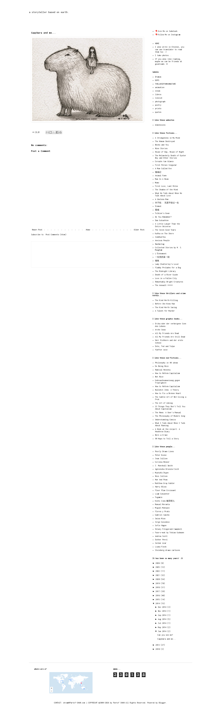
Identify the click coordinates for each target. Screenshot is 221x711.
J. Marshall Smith (164, 466)
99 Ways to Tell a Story (167, 439)
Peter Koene (160, 455)
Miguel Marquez (162, 508)
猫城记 (158, 172)
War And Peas (161, 480)
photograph (160, 101)
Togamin (158, 497)
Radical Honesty (163, 370)
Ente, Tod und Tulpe (165, 346)
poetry (158, 105)
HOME (157, 43)
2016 (158, 595)
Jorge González (162, 522)
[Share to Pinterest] (60, 132)
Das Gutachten (162, 220)
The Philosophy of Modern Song (170, 416)
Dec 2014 (162, 607)
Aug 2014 (162, 619)
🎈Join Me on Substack (166, 31)
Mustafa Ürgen (162, 473)
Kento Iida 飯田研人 (165, 501)
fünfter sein (161, 350)
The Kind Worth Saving (166, 307)
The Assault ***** (164, 285)
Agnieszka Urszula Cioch (167, 469)
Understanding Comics (165, 420)
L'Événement (160, 254)
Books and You (162, 145)
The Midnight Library (165, 271)
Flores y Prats (162, 511)
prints (158, 108)
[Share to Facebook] (57, 132)
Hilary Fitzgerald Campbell (168, 529)
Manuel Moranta (162, 504)
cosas (157, 91)
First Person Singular (166, 165)
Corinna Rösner (162, 462)
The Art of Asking (164, 403)
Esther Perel (161, 540)
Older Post (139, 230)
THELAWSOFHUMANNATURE (165, 84)
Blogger (162, 703)
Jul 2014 (162, 623)
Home (88, 230)
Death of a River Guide (166, 275)
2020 (158, 579)
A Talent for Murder (165, 311)
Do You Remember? (163, 217)
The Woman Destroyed (165, 141)
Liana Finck (160, 547)
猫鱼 (157, 261)
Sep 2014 (162, 615)
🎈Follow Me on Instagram (167, 35)
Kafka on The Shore (164, 233)
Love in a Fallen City (166, 278)
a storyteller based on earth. (49, 12)
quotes (158, 112)
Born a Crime (161, 435)
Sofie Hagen (160, 525)
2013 (158, 645)
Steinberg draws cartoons (167, 550)
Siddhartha (160, 237)
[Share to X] (54, 132)
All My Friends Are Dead (167, 333)
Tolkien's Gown (162, 213)
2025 (158, 567)
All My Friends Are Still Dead (170, 337)
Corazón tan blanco (164, 161)
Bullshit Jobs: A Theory (167, 390)
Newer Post (37, 230)
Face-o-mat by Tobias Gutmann (169, 532)
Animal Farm (160, 176)
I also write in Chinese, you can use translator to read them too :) (169, 49)
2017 (158, 591)
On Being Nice (162, 366)
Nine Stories (161, 148)
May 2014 (162, 627)
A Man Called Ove (163, 168)
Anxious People (162, 240)
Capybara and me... (166, 639)
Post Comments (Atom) (56, 234)
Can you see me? (165, 635)
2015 (158, 599)
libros (158, 94)
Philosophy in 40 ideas (166, 363)
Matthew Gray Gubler (165, 483)
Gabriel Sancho (162, 515)
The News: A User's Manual (168, 412)
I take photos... (163, 55)
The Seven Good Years (165, 230)
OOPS (157, 80)
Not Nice (159, 377)
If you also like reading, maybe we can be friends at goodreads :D (168, 61)
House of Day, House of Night (169, 152)
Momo (157, 183)
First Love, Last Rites (166, 186)
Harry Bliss (160, 487)
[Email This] (47, 132)
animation (159, 87)
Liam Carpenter (162, 494)
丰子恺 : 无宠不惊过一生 (167, 203)
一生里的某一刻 (162, 257)
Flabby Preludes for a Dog (168, 268)
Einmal (158, 206)
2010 (158, 649)
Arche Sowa (160, 330)
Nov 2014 (162, 611)
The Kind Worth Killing (166, 300)
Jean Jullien (161, 458)
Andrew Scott (161, 536)
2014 (158, 603)
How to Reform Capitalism (167, 373)
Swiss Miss (160, 518)
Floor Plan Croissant (165, 490)
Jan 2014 (162, 631)
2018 (158, 587)
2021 (158, 575)
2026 (158, 563)
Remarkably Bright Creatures (169, 282)
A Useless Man (162, 199)
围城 (157, 210)
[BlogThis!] (50, 132)
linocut (158, 98)
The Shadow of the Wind (166, 190)
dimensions (160, 125)
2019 (158, 583)
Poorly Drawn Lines (164, 451)
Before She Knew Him (165, 304)
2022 (158, 571)
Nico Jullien (161, 476)
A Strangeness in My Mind (167, 138)
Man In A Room (162, 179)
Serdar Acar (160, 543)
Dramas (158, 77)
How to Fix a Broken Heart (168, 393)
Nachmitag (159, 244)
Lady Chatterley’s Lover (167, 264)
